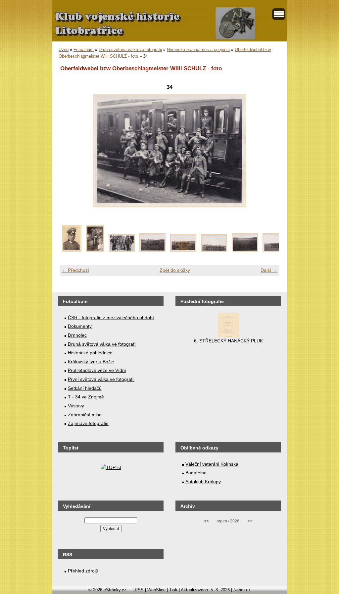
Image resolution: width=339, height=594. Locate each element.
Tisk (173, 589)
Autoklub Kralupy (203, 481)
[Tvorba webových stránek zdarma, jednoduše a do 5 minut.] (130, 590)
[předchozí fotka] (71, 150)
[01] (71, 250)
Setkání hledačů (85, 388)
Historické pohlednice (90, 352)
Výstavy (76, 405)
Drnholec (77, 335)
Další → (269, 270)
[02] (95, 250)
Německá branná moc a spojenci (198, 49)
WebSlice (156, 589)
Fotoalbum (83, 49)
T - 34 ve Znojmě (86, 396)
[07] (245, 250)
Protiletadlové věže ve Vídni (97, 370)
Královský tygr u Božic (91, 361)
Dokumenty (80, 326)
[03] (122, 250)
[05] (183, 250)
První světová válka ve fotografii (101, 379)
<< (206, 521)
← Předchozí (75, 270)
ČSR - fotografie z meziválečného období (111, 317)
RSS (139, 589)
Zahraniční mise (85, 414)
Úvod (64, 49)
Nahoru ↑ (242, 589)
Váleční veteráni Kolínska (211, 464)
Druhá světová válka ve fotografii (130, 49)
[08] (276, 250)
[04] (152, 250)
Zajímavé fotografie (88, 423)
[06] (214, 250)
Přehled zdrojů (83, 570)
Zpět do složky (175, 270)
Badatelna (196, 472)
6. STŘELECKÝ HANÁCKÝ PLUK (228, 340)
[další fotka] (268, 150)
